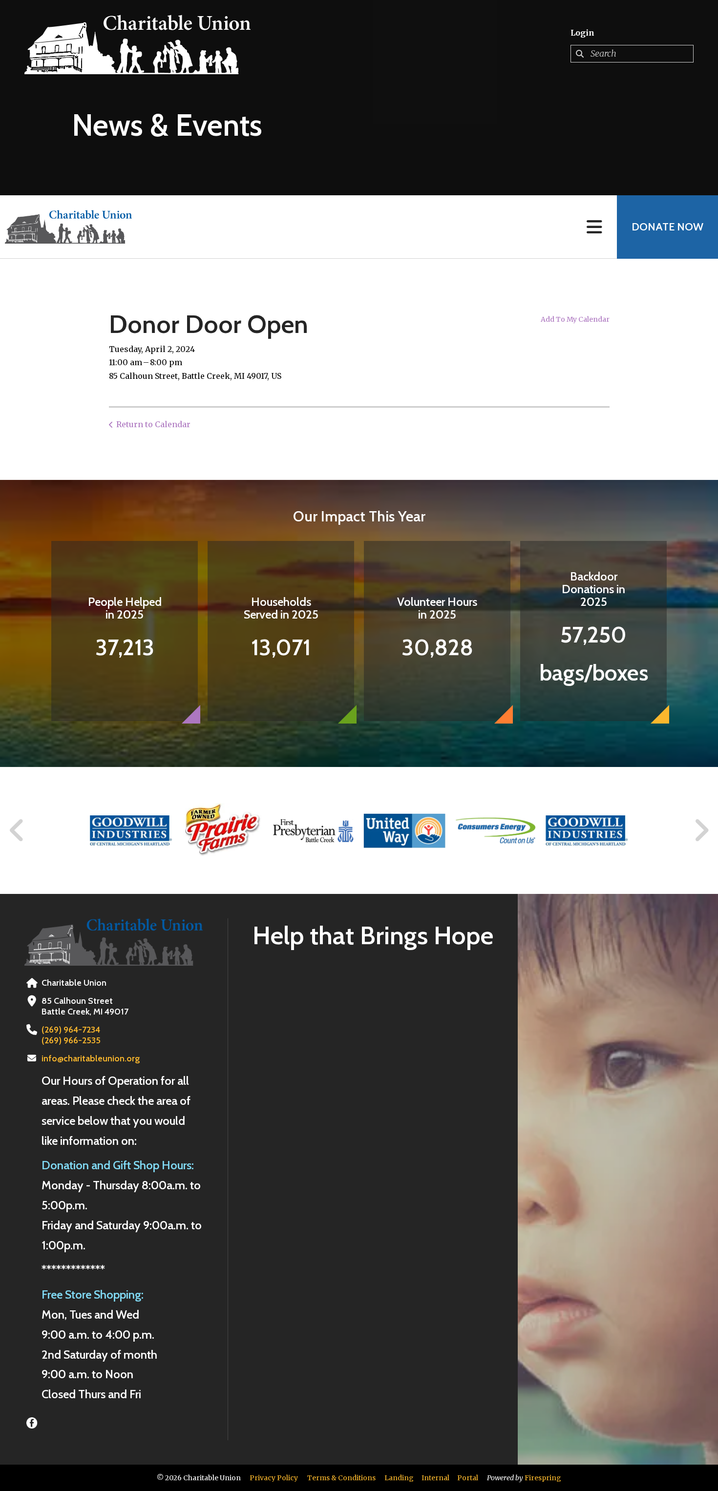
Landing (399, 1477)
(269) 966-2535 (71, 1040)
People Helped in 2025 (125, 608)
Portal (467, 1477)
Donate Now (667, 226)
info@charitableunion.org (91, 1058)
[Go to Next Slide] (701, 830)
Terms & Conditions (341, 1477)
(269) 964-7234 (71, 1029)
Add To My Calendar (575, 319)
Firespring (543, 1477)
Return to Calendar (153, 424)
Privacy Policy (274, 1477)
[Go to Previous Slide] (17, 830)
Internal (435, 1477)
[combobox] (632, 53)
